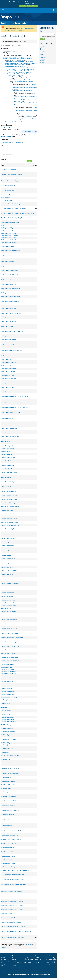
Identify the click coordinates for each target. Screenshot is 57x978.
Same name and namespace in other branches (14, 41)
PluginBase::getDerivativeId (8, 781)
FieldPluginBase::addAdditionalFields (10, 250)
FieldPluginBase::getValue (7, 355)
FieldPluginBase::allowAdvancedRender (11, 274)
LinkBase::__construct (6, 714)
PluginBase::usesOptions (7, 859)
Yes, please (22, 5)
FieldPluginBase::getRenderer (8, 339)
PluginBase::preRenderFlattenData (9, 835)
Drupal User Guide (28, 959)
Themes (37, 962)
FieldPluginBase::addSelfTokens (9, 255)
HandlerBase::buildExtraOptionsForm (10, 499)
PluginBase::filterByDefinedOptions (10, 768)
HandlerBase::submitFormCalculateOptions (12, 637)
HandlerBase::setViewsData (8, 608)
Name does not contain (7, 154)
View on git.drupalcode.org (30, 131)
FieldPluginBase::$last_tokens (8, 237)
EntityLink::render (5, 197)
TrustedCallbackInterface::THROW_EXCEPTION (13, 926)
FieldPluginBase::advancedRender (9, 270)
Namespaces (43, 57)
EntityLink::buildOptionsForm (8, 185)
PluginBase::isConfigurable (7, 814)
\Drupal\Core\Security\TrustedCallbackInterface (19, 73)
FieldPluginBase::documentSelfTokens (10, 288)
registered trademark (34, 974)
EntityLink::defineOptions (7, 190)
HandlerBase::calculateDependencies (10, 506)
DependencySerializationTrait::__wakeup (11, 180)
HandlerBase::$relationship (8, 457)
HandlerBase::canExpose (7, 510)
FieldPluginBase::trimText (7, 432)
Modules (37, 961)
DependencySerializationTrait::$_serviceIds (12, 174)
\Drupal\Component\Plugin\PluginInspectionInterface (16, 57)
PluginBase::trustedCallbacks (8, 851)
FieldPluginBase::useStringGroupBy (10, 436)
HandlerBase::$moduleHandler (8, 448)
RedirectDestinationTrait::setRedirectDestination (13, 888)
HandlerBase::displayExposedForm (10, 525)
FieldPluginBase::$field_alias (8, 228)
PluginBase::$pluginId (6, 743)
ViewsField (4, 51)
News (2, 955)
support (4, 945)
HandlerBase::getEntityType (8, 545)
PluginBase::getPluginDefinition (9, 784)
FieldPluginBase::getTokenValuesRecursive (11, 350)
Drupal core (38, 959)
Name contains (5, 149)
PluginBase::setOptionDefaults (8, 843)
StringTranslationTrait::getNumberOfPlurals (12, 901)
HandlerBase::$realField (7, 454)
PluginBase (22, 55)
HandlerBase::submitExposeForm (9, 628)
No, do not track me (32, 5)
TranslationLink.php (18, 23)
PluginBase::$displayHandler (8, 731)
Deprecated (42, 59)
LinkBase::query (5, 707)
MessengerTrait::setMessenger (8, 721)
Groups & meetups (16, 964)
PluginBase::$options (6, 735)
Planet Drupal (4, 958)
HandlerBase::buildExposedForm (9, 491)
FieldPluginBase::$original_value (9, 242)
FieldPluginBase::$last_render (8, 233)
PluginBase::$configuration (8, 724)
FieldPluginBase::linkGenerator (8, 368)
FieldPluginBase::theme (7, 418)
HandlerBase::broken (6, 486)
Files (41, 56)
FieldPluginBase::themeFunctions (9, 424)
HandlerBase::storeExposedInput (9, 619)
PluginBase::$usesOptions (7, 748)
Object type (4, 159)
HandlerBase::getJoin (6, 555)
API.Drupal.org (27, 962)
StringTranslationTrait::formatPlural (10, 896)
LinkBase (33, 93)
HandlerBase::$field (6, 441)
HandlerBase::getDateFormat (8, 542)
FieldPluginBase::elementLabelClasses (10, 296)
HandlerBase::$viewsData (7, 468)
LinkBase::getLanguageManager (9, 700)
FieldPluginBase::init (6, 359)
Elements (42, 62)
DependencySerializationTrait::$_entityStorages (13, 169)
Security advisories (5, 964)
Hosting (14, 961)
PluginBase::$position (6, 745)
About (48, 955)
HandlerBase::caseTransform (8, 513)
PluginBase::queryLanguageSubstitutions (11, 839)
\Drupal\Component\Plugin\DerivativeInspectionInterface (17, 58)
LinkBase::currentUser (6, 688)
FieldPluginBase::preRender (8, 375)
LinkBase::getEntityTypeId (7, 694)
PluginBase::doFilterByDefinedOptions (10, 763)
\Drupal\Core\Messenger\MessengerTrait (16, 64)
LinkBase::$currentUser (7, 667)
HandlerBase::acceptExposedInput (9, 472)
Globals (42, 54)
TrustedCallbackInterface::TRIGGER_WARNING (12, 937)
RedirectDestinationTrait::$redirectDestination (12, 874)
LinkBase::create (5, 685)
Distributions (38, 964)
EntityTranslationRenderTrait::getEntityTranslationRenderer (16, 217)
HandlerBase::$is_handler (7, 445)
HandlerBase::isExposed (7, 579)
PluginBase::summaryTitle (7, 847)
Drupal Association (51, 959)
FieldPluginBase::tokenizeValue (9, 428)
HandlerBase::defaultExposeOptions (10, 518)
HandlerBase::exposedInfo (7, 534)
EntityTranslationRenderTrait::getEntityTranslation (14, 208)
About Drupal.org (50, 961)
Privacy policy (49, 964)
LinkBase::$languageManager (8, 673)
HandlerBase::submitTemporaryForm (10, 646)
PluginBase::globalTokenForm (8, 796)
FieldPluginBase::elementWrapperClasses (11, 313)
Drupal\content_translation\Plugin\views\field (12, 142)
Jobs (2, 965)
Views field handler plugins (8, 127)
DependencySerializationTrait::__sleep (10, 178)
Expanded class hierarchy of (12, 121)
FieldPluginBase (32, 84)
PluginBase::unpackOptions (8, 856)
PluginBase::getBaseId (6, 777)
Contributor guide (16, 962)
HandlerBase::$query (6, 451)
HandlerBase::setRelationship (8, 605)
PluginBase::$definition (7, 728)
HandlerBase (29, 77)
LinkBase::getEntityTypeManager (9, 697)
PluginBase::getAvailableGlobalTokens (10, 773)
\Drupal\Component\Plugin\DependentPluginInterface (20, 72)
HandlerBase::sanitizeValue (8, 600)
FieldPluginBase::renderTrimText (9, 391)
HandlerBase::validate (6, 650)
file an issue (29, 944)
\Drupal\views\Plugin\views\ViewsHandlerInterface (22, 80)
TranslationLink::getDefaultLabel (9, 917)
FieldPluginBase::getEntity (7, 326)
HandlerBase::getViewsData (8, 567)
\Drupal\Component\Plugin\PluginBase (15, 66)
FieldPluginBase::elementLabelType (10, 301)
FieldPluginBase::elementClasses (9, 293)
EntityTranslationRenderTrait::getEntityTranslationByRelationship (17, 213)
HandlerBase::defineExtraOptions (9, 522)
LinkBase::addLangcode (7, 677)
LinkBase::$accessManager (8, 664)
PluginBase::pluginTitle (7, 825)
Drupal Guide (26, 958)
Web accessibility (50, 958)
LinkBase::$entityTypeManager (8, 671)
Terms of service (50, 962)
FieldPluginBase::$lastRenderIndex (9, 230)
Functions (42, 51)
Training (14, 959)
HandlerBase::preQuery (7, 596)
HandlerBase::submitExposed (8, 623)
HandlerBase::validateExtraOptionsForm (11, 660)
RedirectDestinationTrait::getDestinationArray (12, 879)
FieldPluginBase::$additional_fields (10, 222)
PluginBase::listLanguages (7, 819)
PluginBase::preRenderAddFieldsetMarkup (11, 830)
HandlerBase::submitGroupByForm (10, 642)
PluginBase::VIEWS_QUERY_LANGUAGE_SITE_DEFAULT (15, 870)
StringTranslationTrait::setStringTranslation (12, 909)
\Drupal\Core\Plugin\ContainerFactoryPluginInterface (20, 69)
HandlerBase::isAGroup (7, 574)
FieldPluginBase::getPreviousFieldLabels (11, 336)
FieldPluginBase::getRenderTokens (9, 344)
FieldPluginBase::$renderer (7, 246)
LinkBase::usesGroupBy (7, 710)
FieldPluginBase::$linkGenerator (9, 239)
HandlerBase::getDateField (7, 538)
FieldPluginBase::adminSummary (9, 266)
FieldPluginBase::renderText (8, 387)
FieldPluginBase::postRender (8, 371)
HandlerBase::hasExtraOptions (9, 570)
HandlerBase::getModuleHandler (9, 558)
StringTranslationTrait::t (7, 913)
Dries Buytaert (46, 974)
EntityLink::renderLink (6, 200)
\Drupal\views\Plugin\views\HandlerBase (22, 90)
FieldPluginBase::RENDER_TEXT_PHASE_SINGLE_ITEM (14, 407)
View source (4, 143)
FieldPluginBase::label (6, 365)
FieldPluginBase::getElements (8, 321)
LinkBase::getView (5, 703)
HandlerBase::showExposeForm (9, 615)
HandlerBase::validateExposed (8, 653)
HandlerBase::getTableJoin (8, 563)
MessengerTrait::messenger (8, 719)
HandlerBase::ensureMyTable (8, 529)
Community (15, 955)
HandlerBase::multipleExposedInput (10, 583)
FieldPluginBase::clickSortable (8, 284)
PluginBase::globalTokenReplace (9, 800)
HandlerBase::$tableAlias (7, 465)
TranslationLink (28, 116)
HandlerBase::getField (6, 550)
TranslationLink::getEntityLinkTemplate (11, 922)
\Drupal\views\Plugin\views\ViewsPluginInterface (19, 70)
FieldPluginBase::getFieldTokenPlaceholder (12, 331)
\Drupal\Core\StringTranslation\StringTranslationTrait (19, 61)
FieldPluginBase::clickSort (7, 279)
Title (17, 165)
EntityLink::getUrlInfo (6, 194)
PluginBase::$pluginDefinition (8, 739)
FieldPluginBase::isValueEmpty (8, 362)
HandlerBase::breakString (7, 481)
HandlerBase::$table (6, 460)
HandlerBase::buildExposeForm (9, 495)
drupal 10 (4, 23)
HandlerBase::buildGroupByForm (9, 503)
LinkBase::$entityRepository (8, 669)
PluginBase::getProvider (7, 792)
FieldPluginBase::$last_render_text (9, 235)
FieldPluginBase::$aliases (7, 225)
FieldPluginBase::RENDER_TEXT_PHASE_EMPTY (13, 402)
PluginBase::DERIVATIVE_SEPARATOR (10, 755)
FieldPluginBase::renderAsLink (8, 383)
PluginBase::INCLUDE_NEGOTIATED (10, 810)
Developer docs (27, 961)
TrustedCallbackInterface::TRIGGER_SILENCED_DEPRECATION (16, 931)
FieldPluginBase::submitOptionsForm (10, 412)
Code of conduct (16, 967)
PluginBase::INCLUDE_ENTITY (8, 805)
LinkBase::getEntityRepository (8, 691)
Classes (42, 50)
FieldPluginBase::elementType (8, 308)
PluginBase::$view (5, 752)
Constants (42, 53)
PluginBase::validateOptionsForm (9, 863)
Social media (4, 959)
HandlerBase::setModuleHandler (9, 603)
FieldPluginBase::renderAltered (8, 378)
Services (42, 60)
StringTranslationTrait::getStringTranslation (12, 905)
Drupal (24, 974)
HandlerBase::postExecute (7, 592)
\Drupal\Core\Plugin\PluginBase (15, 75)
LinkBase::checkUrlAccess (7, 681)
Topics (41, 48)
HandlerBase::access (6, 477)
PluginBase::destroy (6, 759)
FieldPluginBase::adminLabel (8, 261)
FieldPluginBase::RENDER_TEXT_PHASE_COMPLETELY (14, 396)
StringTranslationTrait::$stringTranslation (11, 891)
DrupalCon (14, 965)
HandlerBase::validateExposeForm (9, 657)
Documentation (27, 955)
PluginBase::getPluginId (7, 788)
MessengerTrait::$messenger (8, 717)
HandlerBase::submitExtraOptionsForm (11, 633)
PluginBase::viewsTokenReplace (9, 867)
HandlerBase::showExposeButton (9, 611)
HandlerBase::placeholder (7, 587)
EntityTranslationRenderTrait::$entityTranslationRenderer (15, 204)
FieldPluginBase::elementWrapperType (10, 317)
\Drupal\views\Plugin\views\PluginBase (23, 81)
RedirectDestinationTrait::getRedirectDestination (13, 884)
